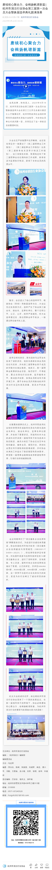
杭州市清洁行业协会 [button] (30, 17)
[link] (16, 866)
